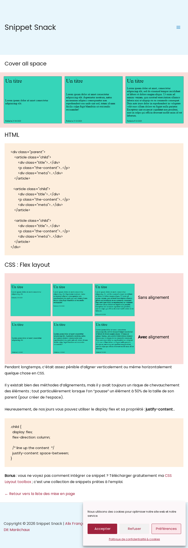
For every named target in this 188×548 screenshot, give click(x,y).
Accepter (102, 528)
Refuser (134, 528)
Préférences (166, 528)
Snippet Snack (30, 27)
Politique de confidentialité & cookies (134, 539)
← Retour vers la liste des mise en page (40, 493)
